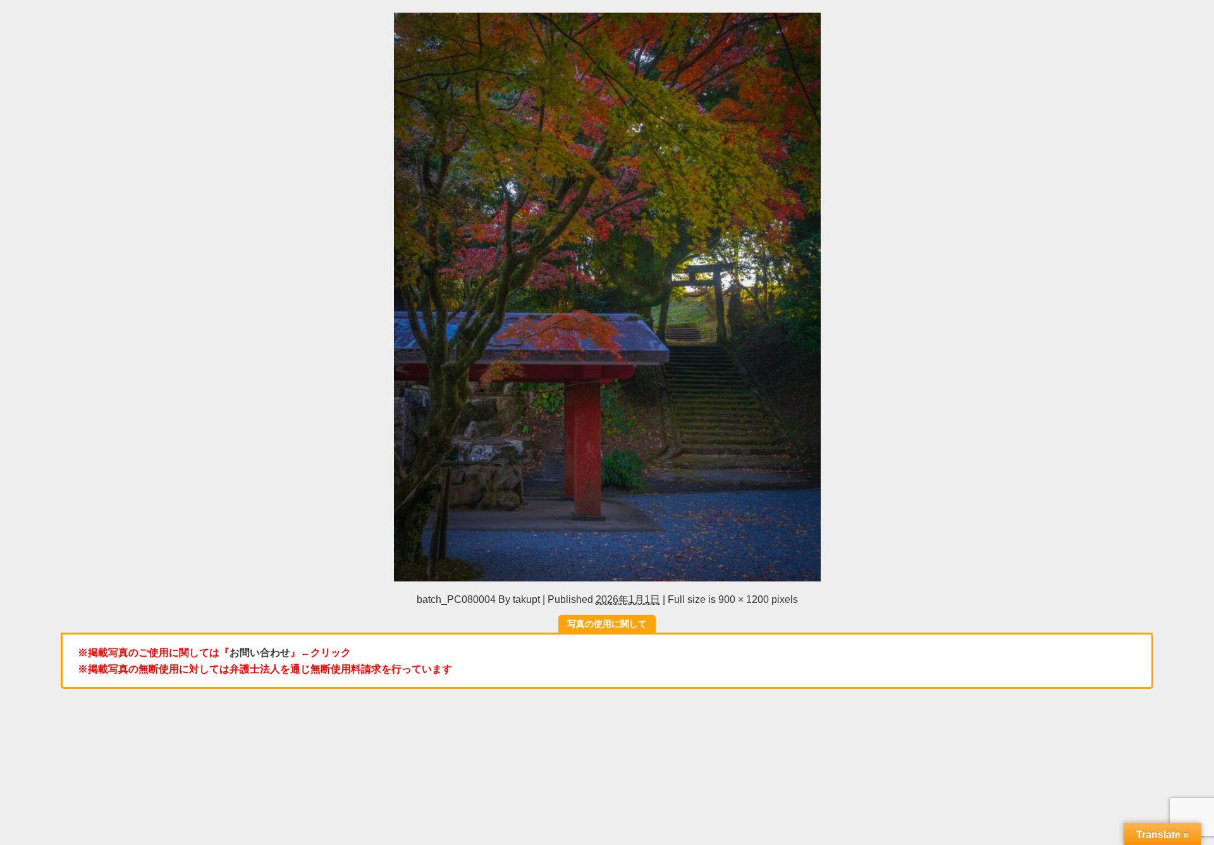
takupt (526, 599)
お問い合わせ (260, 652)
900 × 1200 (743, 599)
